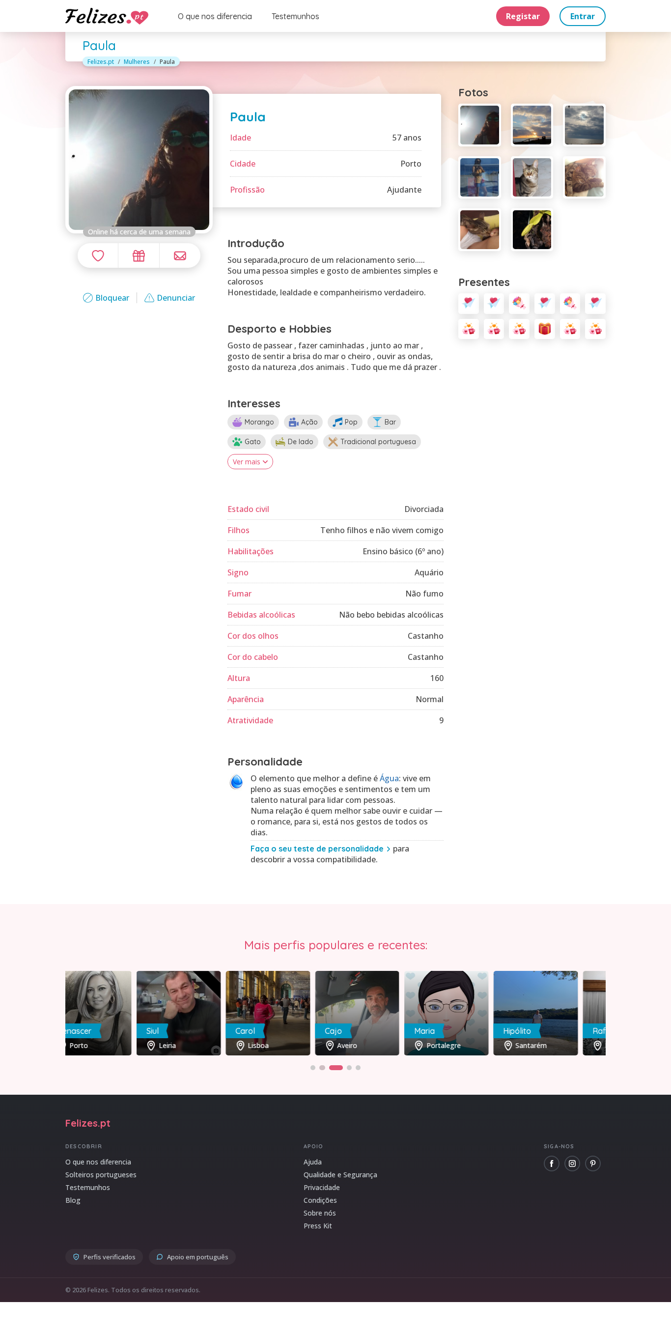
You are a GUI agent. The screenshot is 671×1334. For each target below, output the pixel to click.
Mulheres (137, 61)
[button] (312, 1067)
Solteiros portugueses (101, 1174)
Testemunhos (295, 16)
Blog (73, 1200)
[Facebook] (551, 1163)
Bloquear (112, 297)
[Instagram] (572, 1163)
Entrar (582, 16)
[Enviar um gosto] (98, 255)
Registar (523, 16)
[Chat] (180, 255)
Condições (320, 1200)
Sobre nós (320, 1213)
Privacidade (322, 1187)
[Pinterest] (593, 1163)
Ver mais (246, 461)
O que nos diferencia (215, 16)
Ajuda (313, 1161)
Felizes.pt (100, 61)
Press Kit (318, 1225)
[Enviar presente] (138, 255)
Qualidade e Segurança (340, 1174)
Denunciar (176, 297)
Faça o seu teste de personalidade (317, 848)
